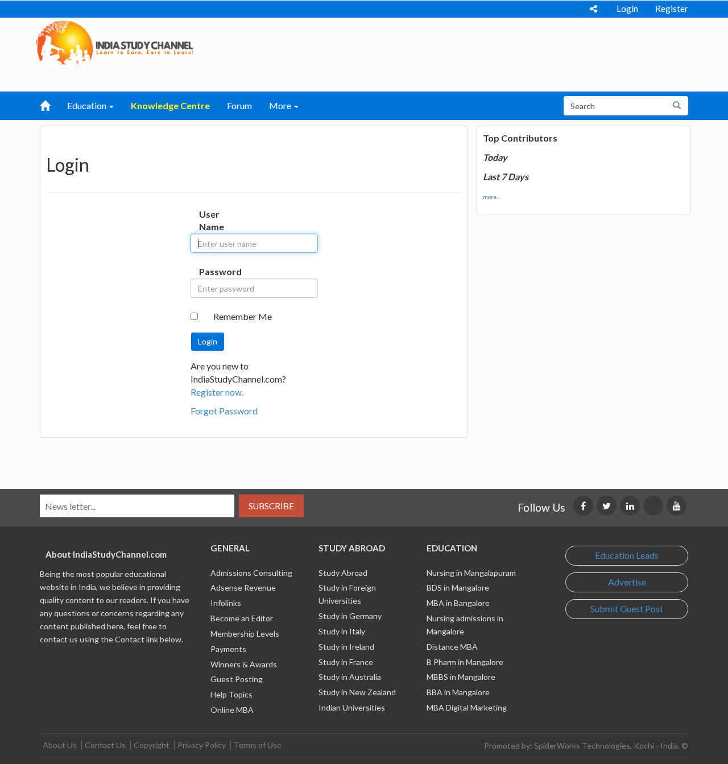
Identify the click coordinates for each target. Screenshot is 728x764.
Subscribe (271, 506)
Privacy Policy (201, 745)
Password (210, 271)
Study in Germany (350, 616)
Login (627, 8)
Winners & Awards (243, 664)
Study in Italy (341, 631)
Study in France (345, 662)
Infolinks (225, 603)
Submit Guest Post (626, 608)
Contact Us (105, 745)
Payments (228, 649)
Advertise (627, 581)
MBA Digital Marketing (467, 707)
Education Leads (627, 555)
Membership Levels (244, 633)
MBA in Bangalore (458, 603)
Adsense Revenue (243, 587)
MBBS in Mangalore (461, 677)
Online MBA (232, 710)
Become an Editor (241, 618)
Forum (239, 105)
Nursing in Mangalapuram (471, 573)
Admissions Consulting (251, 573)
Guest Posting (236, 679)
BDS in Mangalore (458, 587)
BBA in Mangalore (458, 692)
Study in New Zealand (357, 692)
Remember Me (242, 316)
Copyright (151, 745)
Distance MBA (452, 646)
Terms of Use (258, 745)
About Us (60, 745)
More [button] (281, 105)
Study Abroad (342, 573)
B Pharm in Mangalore (465, 662)
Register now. (217, 392)
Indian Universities (351, 707)
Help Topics (231, 694)
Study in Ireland (346, 646)
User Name (210, 220)
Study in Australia (349, 677)
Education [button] (87, 105)
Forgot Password (224, 410)
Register (671, 8)
